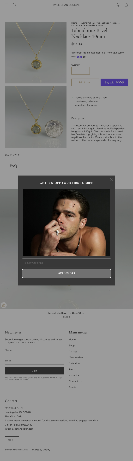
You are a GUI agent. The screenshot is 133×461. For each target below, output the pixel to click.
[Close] (111, 179)
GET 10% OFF (66, 273)
